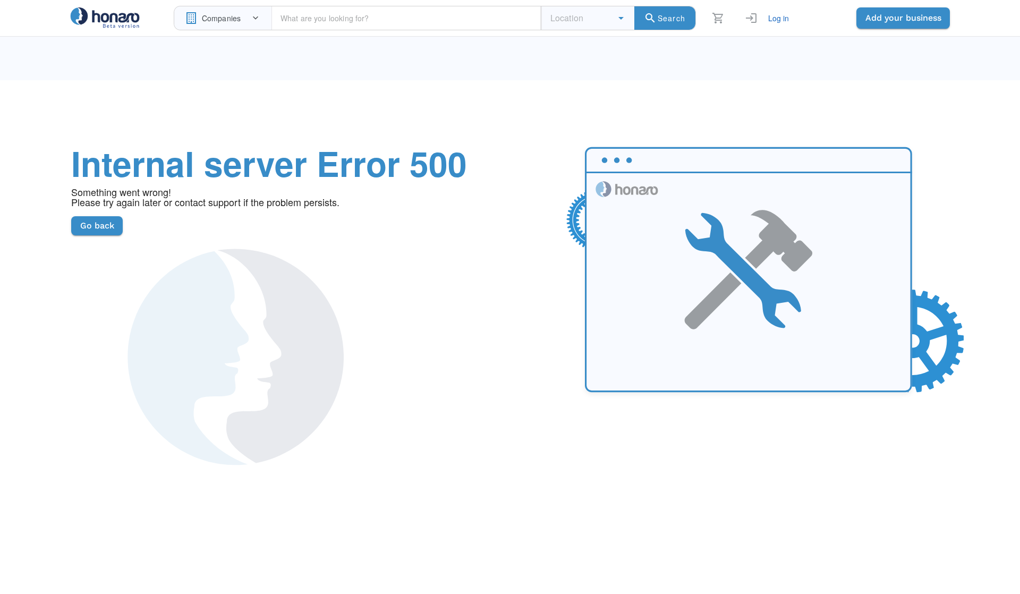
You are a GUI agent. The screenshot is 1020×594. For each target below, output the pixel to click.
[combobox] (222, 18)
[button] (621, 18)
